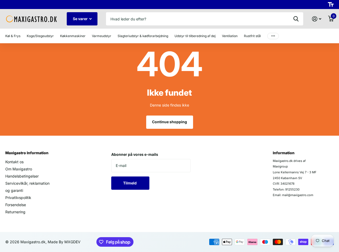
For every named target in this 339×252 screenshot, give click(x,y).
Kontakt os (14, 162)
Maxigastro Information (26, 153)
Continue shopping (169, 122)
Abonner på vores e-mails (134, 154)
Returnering (15, 212)
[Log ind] (317, 19)
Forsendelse (15, 204)
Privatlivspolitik (18, 197)
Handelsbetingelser (22, 176)
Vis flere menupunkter (273, 36)
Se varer (80, 18)
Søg (296, 18)
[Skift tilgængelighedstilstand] (331, 4)
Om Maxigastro (18, 169)
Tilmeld (130, 183)
